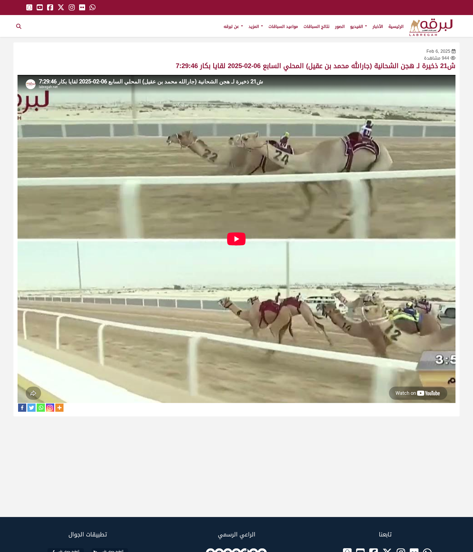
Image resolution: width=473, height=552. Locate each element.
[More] (59, 408)
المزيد (254, 26)
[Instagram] (50, 408)
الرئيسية (395, 26)
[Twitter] (31, 408)
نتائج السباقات (317, 26)
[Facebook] (22, 408)
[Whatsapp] (41, 408)
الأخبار (378, 26)
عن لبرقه (232, 26)
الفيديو (357, 26)
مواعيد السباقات (283, 26)
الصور (340, 26)
